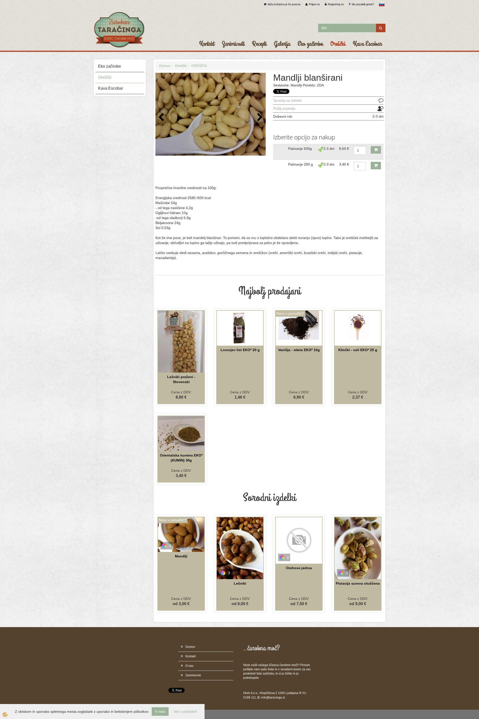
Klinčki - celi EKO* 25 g (357, 350)
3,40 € (344, 164)
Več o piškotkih (185, 712)
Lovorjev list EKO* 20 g (240, 350)
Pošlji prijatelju (284, 108)
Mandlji (181, 556)
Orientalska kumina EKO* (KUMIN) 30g (181, 457)
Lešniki (240, 583)
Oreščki (337, 43)
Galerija (282, 43)
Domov (164, 66)
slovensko (381, 4)
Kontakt (206, 43)
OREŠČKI (199, 66)
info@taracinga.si (273, 697)
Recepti (259, 43)
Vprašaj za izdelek (287, 100)
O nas (189, 666)
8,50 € (344, 149)
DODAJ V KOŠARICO (376, 150)
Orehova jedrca (299, 568)
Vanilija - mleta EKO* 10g (299, 350)
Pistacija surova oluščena (358, 583)
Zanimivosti (233, 43)
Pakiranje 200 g (300, 164)
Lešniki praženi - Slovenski (181, 379)
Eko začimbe (310, 43)
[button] (259, 117)
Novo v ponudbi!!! (290, 313)
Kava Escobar (367, 43)
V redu (160, 712)
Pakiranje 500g (300, 149)
